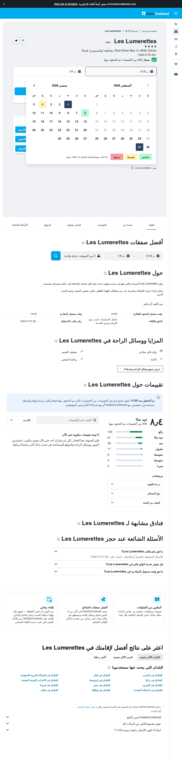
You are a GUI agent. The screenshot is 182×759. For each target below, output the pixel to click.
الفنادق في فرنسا (49, 685)
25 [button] (131, 138)
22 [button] (96, 130)
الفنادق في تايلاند (49, 690)
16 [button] (148, 130)
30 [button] (148, 147)
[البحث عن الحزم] (176, 46)
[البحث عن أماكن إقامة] (176, 31)
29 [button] (96, 138)
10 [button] (139, 121)
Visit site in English (65, 4)
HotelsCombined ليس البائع (144, 717)
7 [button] (105, 113)
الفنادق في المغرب (152, 675)
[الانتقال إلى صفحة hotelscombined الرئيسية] (155, 13)
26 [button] (122, 138)
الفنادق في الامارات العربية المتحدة (40, 680)
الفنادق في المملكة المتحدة (148, 690)
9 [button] (148, 121)
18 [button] (131, 130)
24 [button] (139, 138)
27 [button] (114, 138)
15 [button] (96, 121)
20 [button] (114, 130)
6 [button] (114, 113)
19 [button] (122, 130)
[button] (4, 4)
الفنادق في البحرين (152, 685)
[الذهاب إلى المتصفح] (176, 54)
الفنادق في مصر (101, 685)
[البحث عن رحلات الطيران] (176, 24)
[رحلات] (176, 64)
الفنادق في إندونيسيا (99, 680)
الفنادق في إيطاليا (101, 690)
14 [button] (105, 121)
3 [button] (139, 113)
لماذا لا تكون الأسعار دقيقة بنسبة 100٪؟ (137, 730)
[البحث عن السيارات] (176, 39)
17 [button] (139, 130)
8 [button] (97, 113)
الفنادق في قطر (102, 675)
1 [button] (97, 104)
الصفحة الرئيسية (149, 30)
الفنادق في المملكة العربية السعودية (39, 675)
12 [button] (122, 121)
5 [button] (122, 113)
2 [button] (148, 113)
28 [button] (105, 138)
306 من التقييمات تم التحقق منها (123, 60)
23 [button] (148, 138)
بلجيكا (135, 30)
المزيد (160, 294)
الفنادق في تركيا (154, 680)
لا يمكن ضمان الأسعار (87, 706)
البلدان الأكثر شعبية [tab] (150, 657)
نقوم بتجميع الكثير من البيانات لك (141, 724)
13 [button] (114, 121)
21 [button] (105, 130)
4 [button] (131, 113)
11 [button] (131, 121)
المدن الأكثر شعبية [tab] (123, 657)
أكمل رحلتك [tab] (99, 657)
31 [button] (139, 147)
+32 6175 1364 (147, 55)
